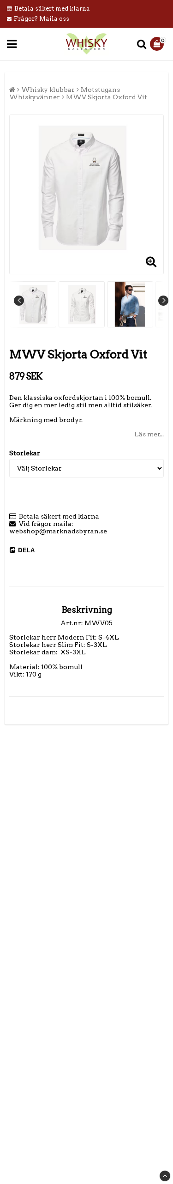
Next (163, 301)
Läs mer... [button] (149, 434)
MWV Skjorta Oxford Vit (106, 97)
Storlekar (24, 453)
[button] (158, 43)
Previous (19, 301)
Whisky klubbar (48, 89)
